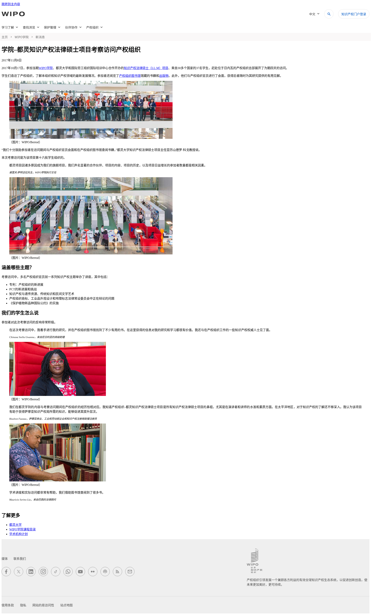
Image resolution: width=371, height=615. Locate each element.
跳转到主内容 (11, 4)
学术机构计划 (18, 534)
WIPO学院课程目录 (22, 529)
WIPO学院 (46, 68)
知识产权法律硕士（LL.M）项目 (146, 68)
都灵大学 (15, 524)
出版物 (163, 75)
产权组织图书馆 (130, 75)
